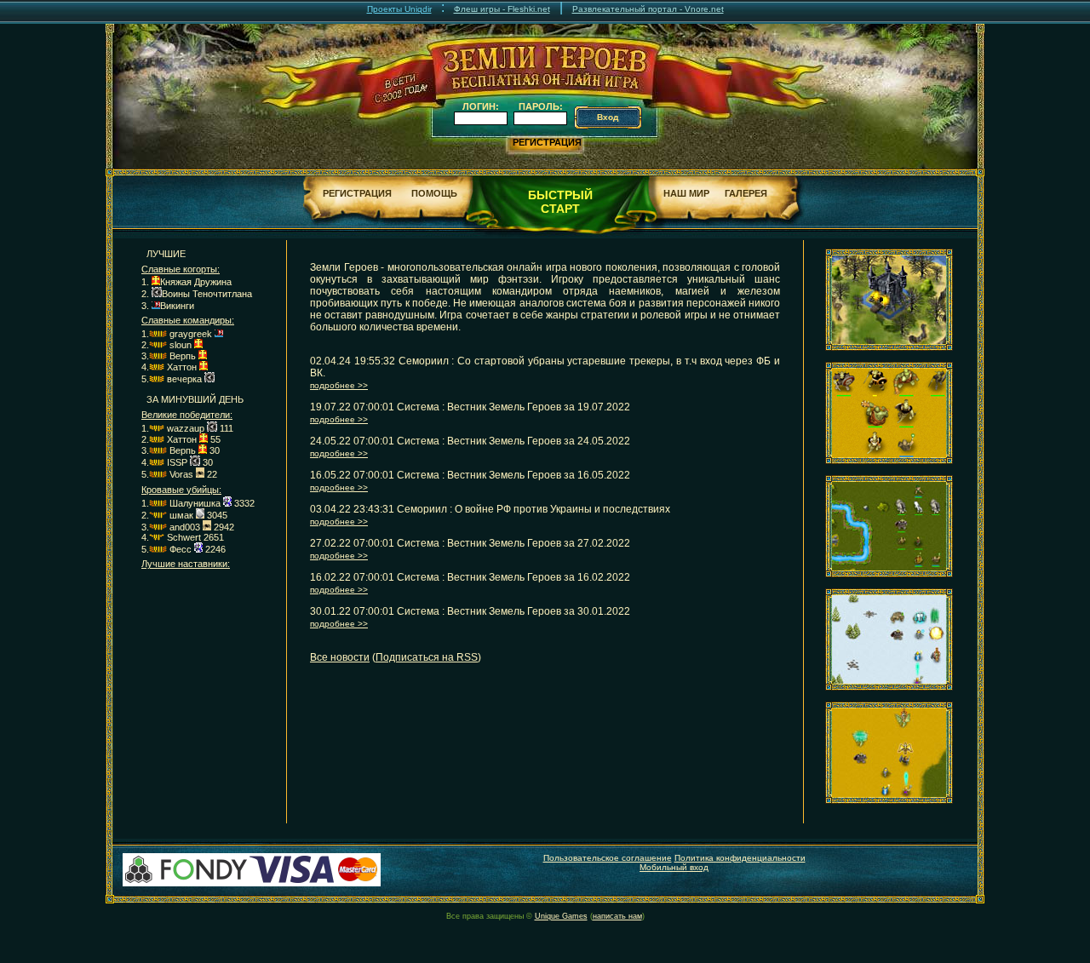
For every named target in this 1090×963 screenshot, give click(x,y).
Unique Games (561, 916)
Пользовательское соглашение (607, 858)
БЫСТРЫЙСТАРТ (560, 201)
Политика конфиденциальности (740, 858)
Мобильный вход (674, 867)
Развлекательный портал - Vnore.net (648, 9)
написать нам (617, 916)
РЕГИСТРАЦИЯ (547, 142)
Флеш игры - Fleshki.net (502, 9)
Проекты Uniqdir (399, 9)
